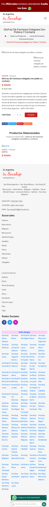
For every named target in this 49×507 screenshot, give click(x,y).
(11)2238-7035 (16, 201)
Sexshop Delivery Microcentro (16, 418)
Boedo (4, 246)
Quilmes (5, 277)
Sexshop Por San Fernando (33, 406)
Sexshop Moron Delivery (5, 338)
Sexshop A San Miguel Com (42, 458)
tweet (13, 124)
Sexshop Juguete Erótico (14, 357)
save (21, 124)
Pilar (3, 306)
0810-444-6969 (17, 206)
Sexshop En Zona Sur (41, 357)
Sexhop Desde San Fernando (42, 467)
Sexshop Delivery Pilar (41, 406)
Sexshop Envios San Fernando (25, 357)
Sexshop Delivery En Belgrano (42, 428)
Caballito (5, 241)
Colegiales (6, 262)
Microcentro (6, 233)
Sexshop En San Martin (33, 366)
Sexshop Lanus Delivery (24, 348)
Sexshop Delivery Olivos (5, 418)
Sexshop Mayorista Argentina (42, 338)
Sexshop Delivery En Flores (33, 428)
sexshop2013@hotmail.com (18, 210)
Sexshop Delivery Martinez (24, 418)
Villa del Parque (7, 237)
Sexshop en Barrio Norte (33, 397)
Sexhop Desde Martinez (5, 477)
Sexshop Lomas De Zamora (15, 348)
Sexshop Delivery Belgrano (24, 437)
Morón (4, 281)
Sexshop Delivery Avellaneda (42, 437)
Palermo (5, 221)
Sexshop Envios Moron (33, 357)
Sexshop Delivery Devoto (5, 437)
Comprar (31, 115)
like (5, 124)
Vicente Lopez (7, 302)
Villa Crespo (6, 254)
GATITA (4, 152)
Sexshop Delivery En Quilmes (15, 428)
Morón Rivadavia (8, 286)
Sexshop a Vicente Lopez (34, 458)
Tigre (4, 311)
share (29, 124)
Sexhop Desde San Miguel (34, 467)
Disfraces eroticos (26, 39)
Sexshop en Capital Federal (33, 388)
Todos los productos (18, 36)
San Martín (6, 298)
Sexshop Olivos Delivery (41, 348)
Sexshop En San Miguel (24, 366)
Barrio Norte (6, 225)
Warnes (4, 258)
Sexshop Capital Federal (14, 449)
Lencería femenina (37, 36)
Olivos (4, 294)
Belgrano (5, 229)
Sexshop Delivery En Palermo (25, 428)
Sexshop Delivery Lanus (33, 418)
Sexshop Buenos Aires (41, 449)
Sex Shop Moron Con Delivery (42, 477)
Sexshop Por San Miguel (41, 418)
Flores (4, 250)
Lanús (4, 290)
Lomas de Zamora (9, 273)
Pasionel (12, 76)
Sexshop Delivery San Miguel (15, 406)
